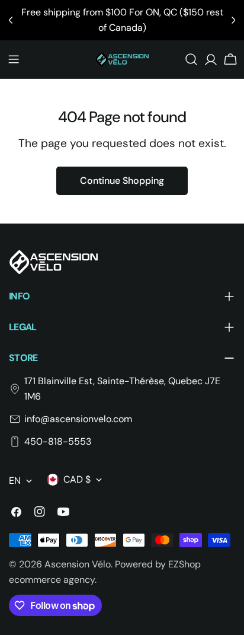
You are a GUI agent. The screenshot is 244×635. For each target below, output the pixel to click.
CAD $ (77, 479)
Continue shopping (122, 180)
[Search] (191, 59)
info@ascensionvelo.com (78, 419)
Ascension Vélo (77, 564)
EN (15, 480)
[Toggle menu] (13, 59)
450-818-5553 (57, 441)
